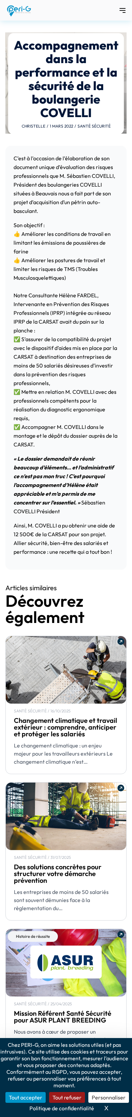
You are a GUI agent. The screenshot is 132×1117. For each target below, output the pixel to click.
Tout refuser (67, 1097)
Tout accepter (25, 1097)
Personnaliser (109, 1097)
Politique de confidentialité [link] (61, 1108)
